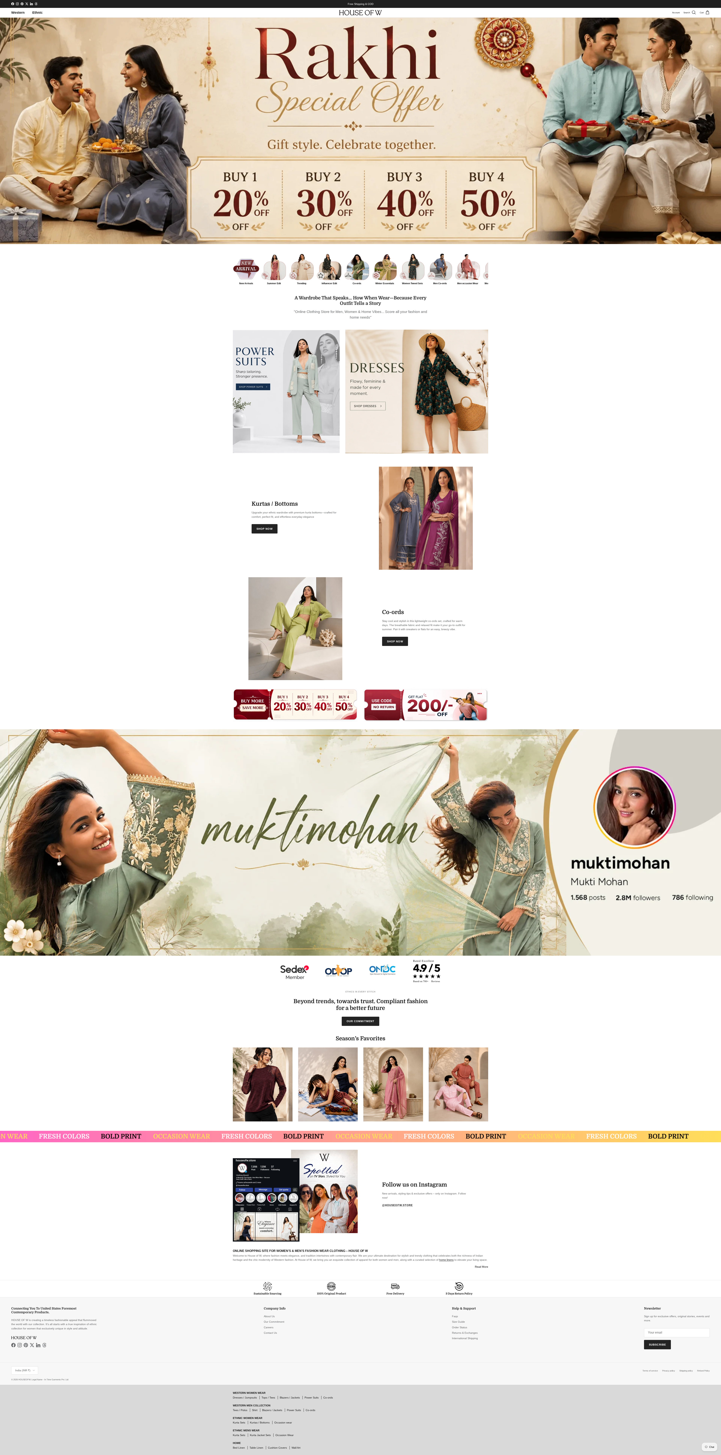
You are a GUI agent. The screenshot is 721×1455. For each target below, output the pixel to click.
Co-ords (328, 1397)
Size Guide (458, 1321)
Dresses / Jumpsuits (245, 1397)
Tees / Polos (240, 1410)
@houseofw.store (397, 1205)
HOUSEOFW (24, 1379)
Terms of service (650, 1371)
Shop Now (264, 528)
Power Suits (312, 1397)
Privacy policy (668, 1371)
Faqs (455, 1316)
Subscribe (657, 1344)
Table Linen (256, 1447)
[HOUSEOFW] (360, 13)
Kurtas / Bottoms (260, 1422)
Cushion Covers (277, 1447)
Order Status (459, 1327)
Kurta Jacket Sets (260, 1435)
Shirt (254, 1410)
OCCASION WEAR (72, 1136)
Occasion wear (283, 1422)
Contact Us (270, 1332)
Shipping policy (686, 1371)
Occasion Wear (284, 1435)
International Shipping (465, 1338)
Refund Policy (703, 1371)
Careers (268, 1327)
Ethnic (37, 12)
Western (18, 12)
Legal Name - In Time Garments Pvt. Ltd (50, 1379)
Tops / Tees (268, 1397)
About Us (269, 1316)
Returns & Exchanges (465, 1332)
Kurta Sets (239, 1422)
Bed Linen (239, 1447)
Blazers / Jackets (290, 1397)
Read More (481, 1266)
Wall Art (296, 1447)
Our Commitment (361, 1021)
